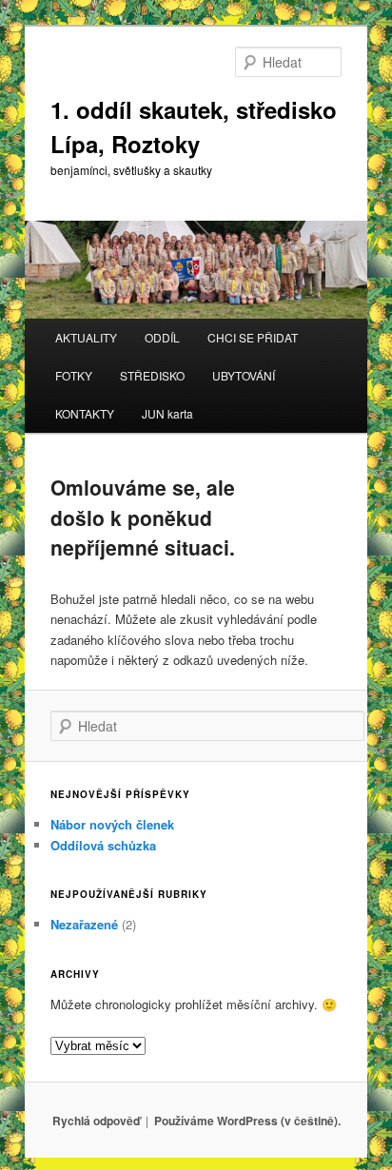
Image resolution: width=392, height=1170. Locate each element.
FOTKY (73, 375)
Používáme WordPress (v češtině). (247, 1120)
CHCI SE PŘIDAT (252, 337)
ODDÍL (162, 337)
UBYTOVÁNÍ (243, 375)
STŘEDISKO (152, 375)
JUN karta (167, 413)
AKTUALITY (86, 337)
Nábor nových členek (112, 824)
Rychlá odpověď (96, 1120)
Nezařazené (84, 924)
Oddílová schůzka (103, 845)
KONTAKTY (84, 413)
